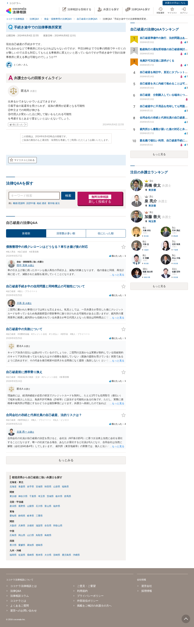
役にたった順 (106, 233)
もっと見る (159, 154)
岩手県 (30, 486)
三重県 (39, 515)
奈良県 (48, 525)
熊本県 (39, 555)
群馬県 (67, 496)
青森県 (21, 486)
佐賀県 (21, 555)
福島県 (65, 486)
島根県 (48, 535)
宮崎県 (56, 555)
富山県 (48, 506)
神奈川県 (22, 496)
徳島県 (39, 545)
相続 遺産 (41, 203)
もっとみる (66, 460)
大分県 (48, 555)
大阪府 (13, 525)
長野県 (21, 506)
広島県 (13, 535)
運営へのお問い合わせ (23, 610)
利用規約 (82, 590)
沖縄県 (76, 555)
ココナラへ (15, 3)
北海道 (13, 486)
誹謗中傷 (30, 203)
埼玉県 (41, 496)
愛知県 (13, 515)
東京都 (13, 496)
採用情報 (146, 590)
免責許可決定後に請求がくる (157, 60)
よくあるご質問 (19, 605)
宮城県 (39, 486)
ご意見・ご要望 (86, 585)
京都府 (30, 525)
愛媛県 (21, 545)
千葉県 (32, 496)
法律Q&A (15, 590)
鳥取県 (39, 535)
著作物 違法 (54, 203)
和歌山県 (57, 525)
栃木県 (59, 496)
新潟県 (13, 506)
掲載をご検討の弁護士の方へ (94, 605)
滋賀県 (39, 525)
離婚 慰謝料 (19, 203)
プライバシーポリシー (90, 595)
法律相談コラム (19, 595)
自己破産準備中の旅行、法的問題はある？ (165, 37)
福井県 (56, 506)
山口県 (30, 535)
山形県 (56, 486)
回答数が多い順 (66, 233)
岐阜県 (30, 515)
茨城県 (50, 496)
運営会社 (146, 585)
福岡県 (13, 555)
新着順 (26, 233)
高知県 (30, 545)
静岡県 (21, 515)
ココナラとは (18, 600)
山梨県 (30, 506)
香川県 (13, 545)
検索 (68, 195)
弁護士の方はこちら (175, 3)
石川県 (39, 506)
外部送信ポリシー (87, 600)
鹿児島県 (66, 555)
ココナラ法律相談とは (23, 585)
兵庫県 (21, 525)
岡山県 (21, 535)
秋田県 (48, 486)
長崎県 (30, 555)
